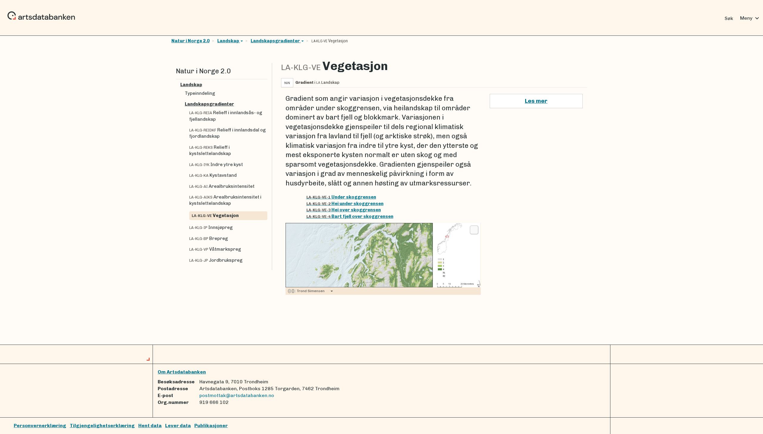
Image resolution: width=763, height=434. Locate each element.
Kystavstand (213, 175)
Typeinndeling (200, 93)
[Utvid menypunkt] (265, 85)
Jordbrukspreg (216, 260)
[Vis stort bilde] (474, 230)
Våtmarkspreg (215, 249)
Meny (750, 18)
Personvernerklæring (40, 425)
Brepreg (208, 238)
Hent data (150, 425)
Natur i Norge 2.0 (190, 41)
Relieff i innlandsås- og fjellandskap (225, 116)
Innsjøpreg (211, 227)
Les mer (536, 100)
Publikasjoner (211, 425)
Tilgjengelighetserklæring (102, 425)
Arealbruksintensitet (222, 186)
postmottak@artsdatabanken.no (236, 395)
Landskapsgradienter (276, 41)
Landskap (228, 41)
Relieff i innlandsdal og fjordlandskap (227, 133)
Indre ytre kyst (216, 164)
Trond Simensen (310, 291)
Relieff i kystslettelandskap (210, 150)
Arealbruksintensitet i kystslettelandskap (225, 200)
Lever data (178, 425)
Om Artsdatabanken (182, 372)
